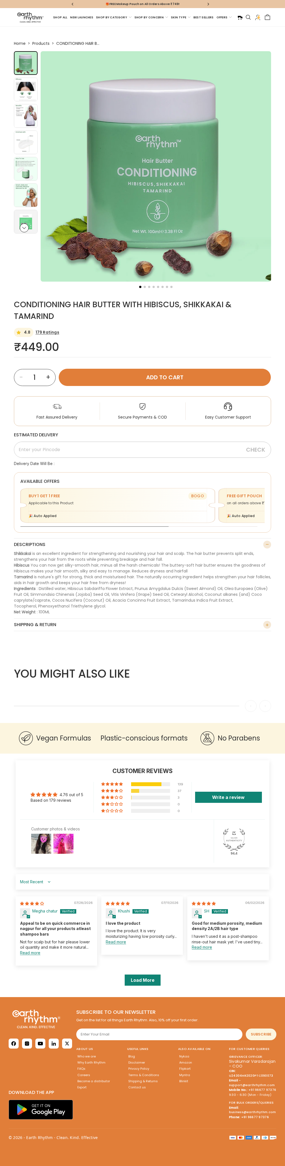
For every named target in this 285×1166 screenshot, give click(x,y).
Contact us (137, 1087)
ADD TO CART (164, 377)
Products (41, 43)
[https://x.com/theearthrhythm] (67, 1044)
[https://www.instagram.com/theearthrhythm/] (27, 1044)
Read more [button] (30, 952)
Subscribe (261, 1034)
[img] (32, 903)
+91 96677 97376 (262, 1090)
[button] (24, 227)
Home (20, 43)
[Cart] (267, 17)
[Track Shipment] (240, 17)
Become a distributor (93, 1081)
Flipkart (185, 1068)
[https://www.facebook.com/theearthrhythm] (14, 1044)
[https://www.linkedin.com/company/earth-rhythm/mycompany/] (54, 1044)
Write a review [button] (228, 797)
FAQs (81, 1068)
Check (255, 449)
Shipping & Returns (143, 1081)
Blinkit (183, 1081)
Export (82, 1087)
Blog (131, 1056)
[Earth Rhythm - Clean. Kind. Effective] (41, 1019)
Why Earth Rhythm (91, 1062)
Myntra (184, 1075)
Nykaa (184, 1056)
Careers (83, 1075)
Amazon (185, 1062)
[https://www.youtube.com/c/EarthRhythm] (40, 1044)
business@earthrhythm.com (252, 1112)
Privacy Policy (138, 1068)
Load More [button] (142, 980)
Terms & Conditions (143, 1075)
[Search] (248, 17)
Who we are (86, 1056)
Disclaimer (136, 1062)
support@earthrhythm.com (252, 1085)
